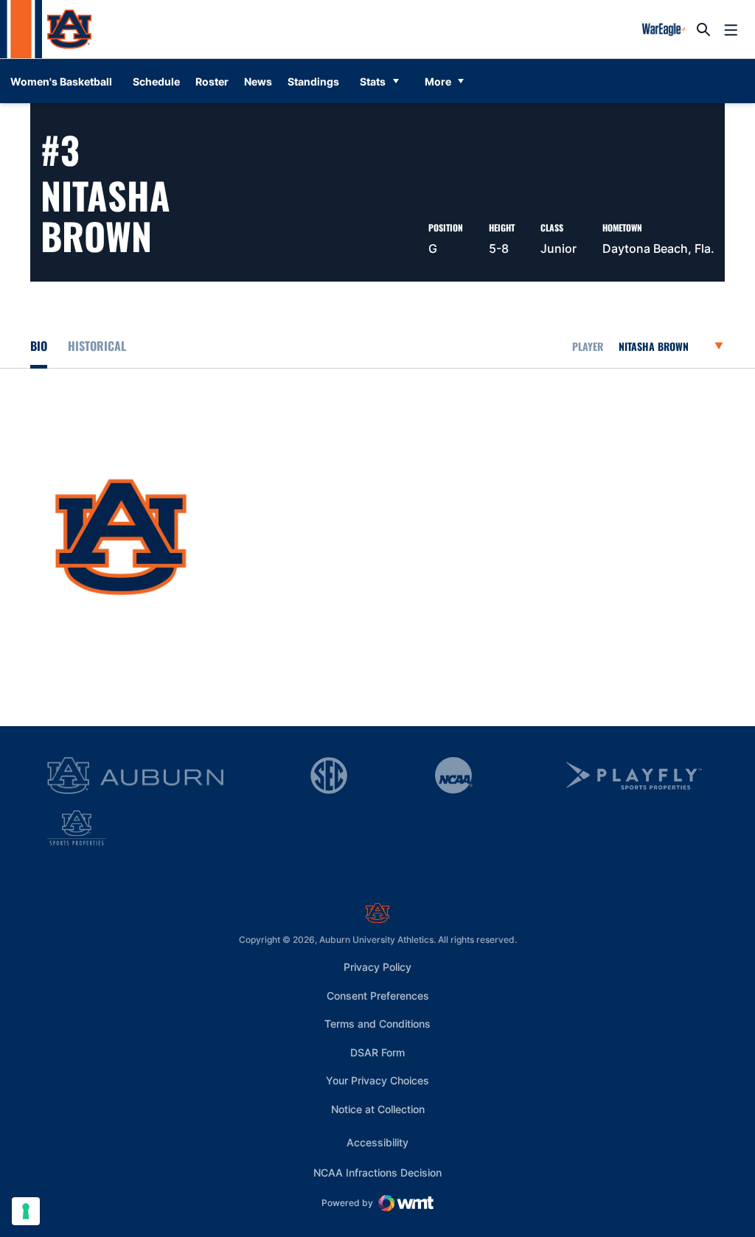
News (258, 81)
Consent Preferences (378, 995)
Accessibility (377, 1142)
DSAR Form (377, 1052)
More (438, 81)
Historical (97, 346)
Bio (38, 346)
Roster (212, 81)
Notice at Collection (378, 1109)
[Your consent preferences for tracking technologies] (26, 1211)
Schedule (156, 81)
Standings (313, 81)
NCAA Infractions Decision (377, 1172)
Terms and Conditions (377, 1023)
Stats (373, 81)
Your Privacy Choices (377, 1080)
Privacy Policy (377, 967)
